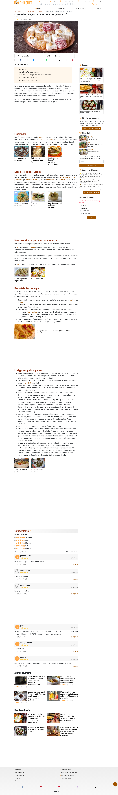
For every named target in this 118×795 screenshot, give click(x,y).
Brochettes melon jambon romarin (93, 138)
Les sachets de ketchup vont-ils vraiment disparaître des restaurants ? (68, 717)
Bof (26, 546)
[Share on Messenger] (33, 60)
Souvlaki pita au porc (20, 471)
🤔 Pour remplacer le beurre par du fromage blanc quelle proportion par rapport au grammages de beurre (90, 175)
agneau (42, 137)
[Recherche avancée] (96, 4)
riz (18, 247)
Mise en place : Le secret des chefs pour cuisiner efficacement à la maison (69, 695)
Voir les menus (88, 156)
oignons (72, 177)
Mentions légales (66, 778)
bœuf (42, 140)
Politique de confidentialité (69, 772)
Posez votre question (92, 192)
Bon (26, 540)
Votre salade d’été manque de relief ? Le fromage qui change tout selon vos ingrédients (36, 718)
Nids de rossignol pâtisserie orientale (55, 205)
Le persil (84, 208)
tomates (36, 180)
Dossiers (61, 9)
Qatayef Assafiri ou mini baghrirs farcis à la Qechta (54, 332)
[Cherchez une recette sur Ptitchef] (93, 4)
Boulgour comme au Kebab (21, 204)
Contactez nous (66, 769)
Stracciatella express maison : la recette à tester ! (36, 729)
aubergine (64, 177)
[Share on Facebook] (20, 60)
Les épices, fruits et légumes (28, 72)
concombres (50, 180)
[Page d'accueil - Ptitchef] (15, 11)
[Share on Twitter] (59, 60)
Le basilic (85, 205)
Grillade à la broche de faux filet (37, 160)
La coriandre (86, 213)
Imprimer (98, 156)
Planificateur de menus (90, 128)
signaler (75, 564)
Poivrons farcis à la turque (37, 471)
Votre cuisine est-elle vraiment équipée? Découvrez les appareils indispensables (36, 681)
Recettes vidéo (19, 772)
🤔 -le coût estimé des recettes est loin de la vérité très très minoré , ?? (91, 185)
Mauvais (28, 548)
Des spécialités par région (27, 77)
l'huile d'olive (32, 312)
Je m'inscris (91, 165)
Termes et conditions (67, 775)
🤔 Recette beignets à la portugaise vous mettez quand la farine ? (90, 180)
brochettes (29, 383)
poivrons (17, 180)
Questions (81, 9)
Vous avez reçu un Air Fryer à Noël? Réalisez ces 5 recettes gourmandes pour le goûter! (37, 696)
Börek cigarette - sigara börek (21, 280)
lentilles (63, 180)
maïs (71, 300)
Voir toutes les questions (96, 189)
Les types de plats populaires (29, 80)
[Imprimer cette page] (76, 56)
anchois (21, 302)
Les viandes (22, 69)
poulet (51, 140)
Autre (99, 9)
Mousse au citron (93, 151)
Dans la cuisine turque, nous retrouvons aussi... (35, 75)
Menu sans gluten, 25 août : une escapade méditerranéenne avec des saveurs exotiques (69, 731)
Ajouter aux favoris (24, 56)
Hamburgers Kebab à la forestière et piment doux (53, 161)
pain (18, 264)
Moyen (28, 543)
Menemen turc (37, 279)
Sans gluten (45, 1)
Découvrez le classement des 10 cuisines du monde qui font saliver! (67, 680)
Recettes (41, 9)
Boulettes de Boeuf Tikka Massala (95, 145)
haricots (29, 180)
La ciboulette (86, 211)
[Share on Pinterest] (72, 60)
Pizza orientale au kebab (20, 159)
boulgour (31, 247)
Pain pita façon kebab (37, 204)
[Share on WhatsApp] (46, 60)
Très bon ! (29, 538)
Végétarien (55, 1)
